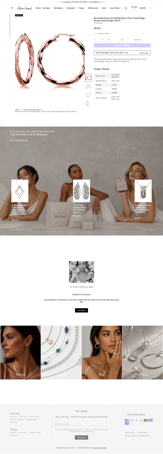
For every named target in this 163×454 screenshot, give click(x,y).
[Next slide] (151, 230)
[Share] (122, 40)
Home (17, 109)
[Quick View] (26, 200)
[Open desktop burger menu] (12, 8)
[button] (126, 8)
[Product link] (19, 200)
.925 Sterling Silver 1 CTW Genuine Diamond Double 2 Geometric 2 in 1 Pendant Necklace (19, 209)
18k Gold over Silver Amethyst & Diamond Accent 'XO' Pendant (143, 208)
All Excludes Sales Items (32, 109)
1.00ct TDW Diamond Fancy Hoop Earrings (79, 207)
